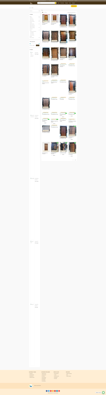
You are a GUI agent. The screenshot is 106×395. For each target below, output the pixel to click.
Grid (43, 12)
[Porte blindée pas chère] (63, 20)
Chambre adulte (44, 378)
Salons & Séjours (32, 37)
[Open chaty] (103, 392)
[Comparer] (48, 15)
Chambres (31, 17)
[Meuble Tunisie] (31, 3)
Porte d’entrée (32, 33)
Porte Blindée (71, 154)
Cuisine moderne (32, 20)
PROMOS (31, 36)
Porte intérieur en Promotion (45, 153)
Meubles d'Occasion (32, 26)
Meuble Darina (45, 21)
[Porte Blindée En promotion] (72, 86)
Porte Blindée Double (63, 152)
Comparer (75, 0)
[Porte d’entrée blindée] (63, 37)
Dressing (31, 22)
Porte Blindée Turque (63, 138)
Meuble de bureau (44, 373)
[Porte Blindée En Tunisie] (46, 52)
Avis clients (55, 378)
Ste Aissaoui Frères (45, 40)
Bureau (30, 16)
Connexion (60, 0)
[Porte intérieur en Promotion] (46, 147)
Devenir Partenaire (65, 0)
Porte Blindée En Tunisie (45, 109)
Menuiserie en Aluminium (33, 31)
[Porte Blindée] (46, 69)
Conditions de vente (32, 377)
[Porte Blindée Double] (63, 147)
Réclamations (56, 377)
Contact (53, 0)
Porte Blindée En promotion (71, 93)
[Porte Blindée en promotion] (72, 130)
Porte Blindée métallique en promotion (72, 121)
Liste (46, 12)
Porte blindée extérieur (54, 42)
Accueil (50, 0)
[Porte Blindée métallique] (46, 128)
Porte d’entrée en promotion (44, 24)
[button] (54, 31)
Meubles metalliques (32, 27)
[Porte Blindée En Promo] (72, 36)
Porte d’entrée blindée (63, 43)
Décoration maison (32, 21)
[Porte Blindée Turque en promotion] (55, 69)
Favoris (57, 0)
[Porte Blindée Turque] (46, 36)
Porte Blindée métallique (46, 132)
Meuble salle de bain (32, 25)
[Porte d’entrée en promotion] (46, 18)
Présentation (31, 373)
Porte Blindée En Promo (72, 41)
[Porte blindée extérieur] (55, 36)
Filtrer (38, 45)
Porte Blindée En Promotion (62, 59)
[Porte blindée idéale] (72, 20)
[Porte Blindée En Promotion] (63, 52)
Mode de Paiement (56, 373)
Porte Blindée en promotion (71, 137)
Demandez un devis (71, 0)
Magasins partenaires (69, 373)
